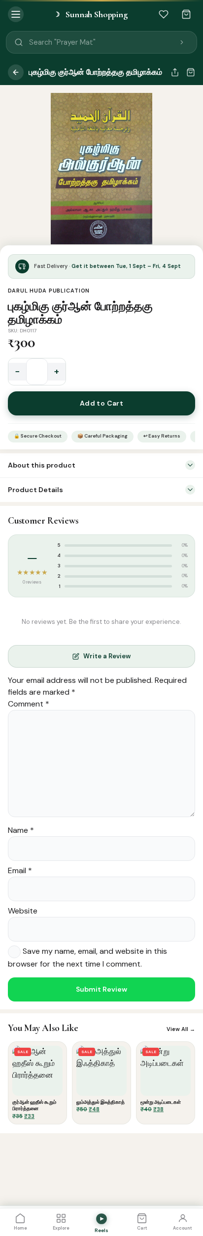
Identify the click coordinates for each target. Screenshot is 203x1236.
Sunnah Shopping (91, 14)
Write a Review (107, 656)
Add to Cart (102, 403)
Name (21, 830)
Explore (61, 1228)
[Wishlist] (163, 14)
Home (20, 1228)
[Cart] (186, 14)
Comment (28, 704)
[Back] (16, 72)
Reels (101, 1230)
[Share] (174, 72)
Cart (142, 1228)
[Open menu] (16, 14)
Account (182, 1228)
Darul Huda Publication (49, 290)
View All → (181, 1029)
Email (20, 870)
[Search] (182, 42)
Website (22, 911)
